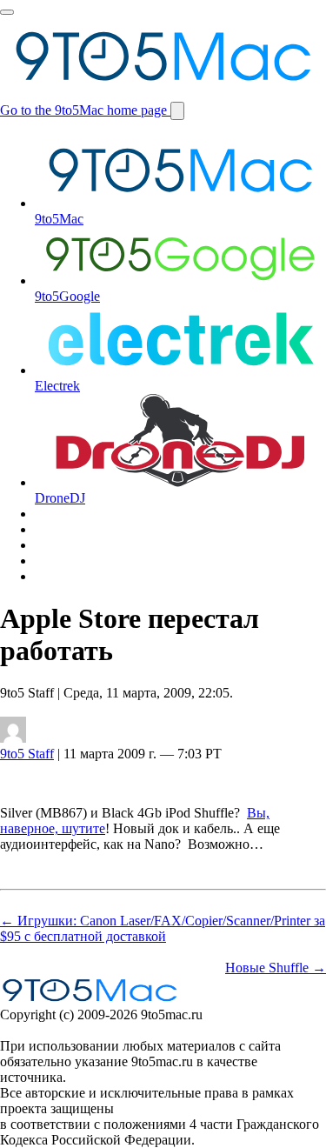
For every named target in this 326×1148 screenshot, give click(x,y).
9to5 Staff (27, 753)
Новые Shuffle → (275, 967)
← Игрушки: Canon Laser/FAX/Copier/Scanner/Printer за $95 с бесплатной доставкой (162, 928)
